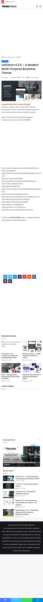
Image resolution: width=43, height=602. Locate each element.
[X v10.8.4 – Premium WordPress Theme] (8, 486)
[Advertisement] (21, 32)
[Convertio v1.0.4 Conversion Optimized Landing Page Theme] (11, 346)
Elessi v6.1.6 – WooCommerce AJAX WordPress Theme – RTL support (26, 503)
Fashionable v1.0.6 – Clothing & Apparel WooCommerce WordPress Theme (27, 512)
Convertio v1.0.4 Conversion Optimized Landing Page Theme (10, 356)
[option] (21, 456)
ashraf (6, 77)
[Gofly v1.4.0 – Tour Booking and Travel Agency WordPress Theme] (8, 478)
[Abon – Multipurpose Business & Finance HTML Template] (11, 368)
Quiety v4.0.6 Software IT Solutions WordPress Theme (31, 377)
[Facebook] (5, 277)
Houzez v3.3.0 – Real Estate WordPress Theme (19, 2)
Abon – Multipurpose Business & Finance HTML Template (11, 377)
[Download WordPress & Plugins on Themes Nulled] (10, 6)
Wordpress (11, 57)
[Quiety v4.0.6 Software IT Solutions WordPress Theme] (32, 368)
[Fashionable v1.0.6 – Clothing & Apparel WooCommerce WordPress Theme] (8, 513)
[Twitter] (10, 277)
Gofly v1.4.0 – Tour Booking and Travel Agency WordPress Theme (28, 478)
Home (5, 57)
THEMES (18, 57)
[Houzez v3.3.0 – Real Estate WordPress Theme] (8, 494)
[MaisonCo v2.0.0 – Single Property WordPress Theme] (32, 346)
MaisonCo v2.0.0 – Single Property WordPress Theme (31, 356)
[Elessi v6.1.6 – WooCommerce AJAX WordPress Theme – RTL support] (8, 502)
